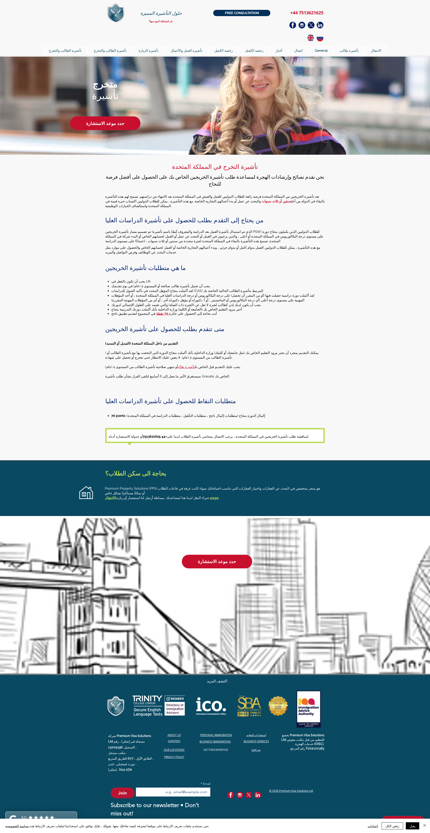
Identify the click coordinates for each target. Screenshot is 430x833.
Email (205, 784)
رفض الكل (392, 826)
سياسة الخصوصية (17, 826)
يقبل (412, 826)
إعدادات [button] (373, 826)
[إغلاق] (424, 825)
